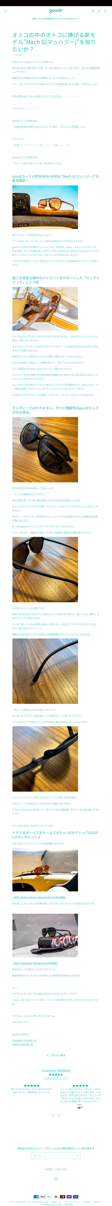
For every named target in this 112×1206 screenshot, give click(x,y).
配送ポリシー (98, 1202)
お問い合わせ (61, 1169)
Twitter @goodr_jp (22, 1044)
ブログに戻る (58, 1055)
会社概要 (49, 1169)
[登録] (77, 1155)
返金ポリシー (56, 1202)
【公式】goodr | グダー (23, 1202)
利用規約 (87, 1202)
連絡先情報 (69, 1204)
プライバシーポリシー (73, 1202)
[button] (6, 11)
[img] (56, 1075)
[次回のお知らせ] (107, 3)
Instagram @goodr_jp (24, 1040)
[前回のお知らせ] (5, 3)
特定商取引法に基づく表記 (52, 1204)
